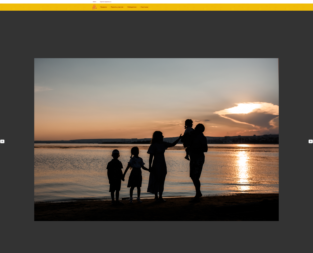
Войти (94, 1)
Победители (132, 7)
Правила (104, 7)
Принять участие (118, 7)
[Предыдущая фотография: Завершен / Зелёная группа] (2, 141)
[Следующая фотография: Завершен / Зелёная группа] (311, 141)
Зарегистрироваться (105, 1)
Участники (145, 7)
